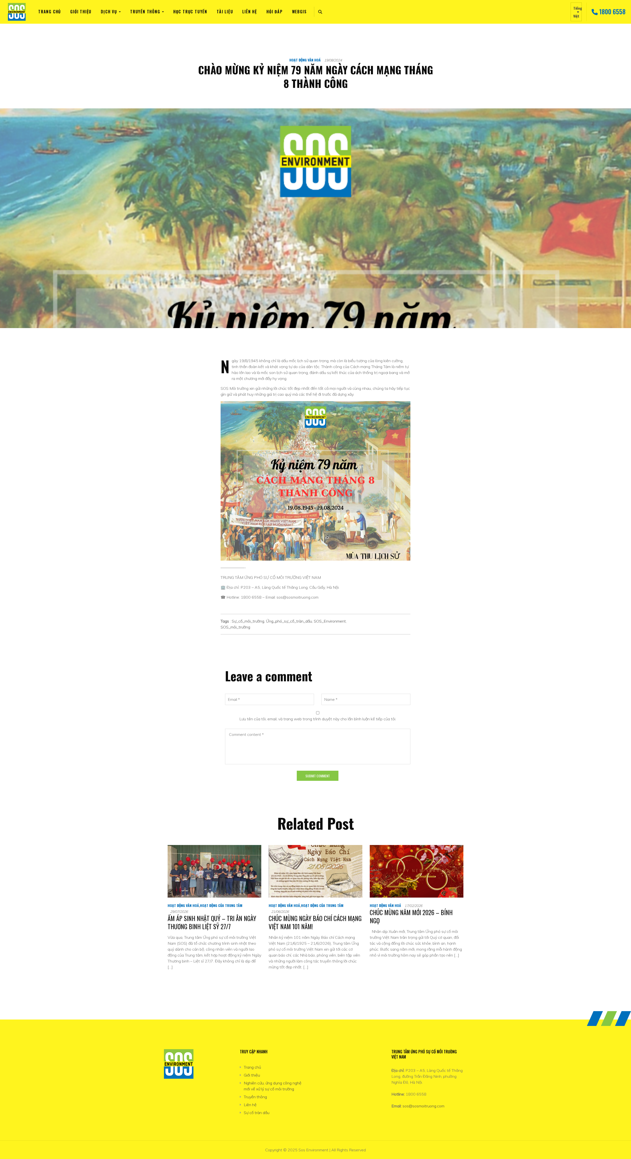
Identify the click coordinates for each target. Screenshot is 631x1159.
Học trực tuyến (190, 12)
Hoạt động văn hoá (305, 59)
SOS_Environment (330, 621)
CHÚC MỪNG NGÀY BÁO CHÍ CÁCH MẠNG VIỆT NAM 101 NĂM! (315, 922)
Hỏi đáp (274, 12)
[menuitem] (576, 11)
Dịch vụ (109, 12)
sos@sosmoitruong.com (423, 1105)
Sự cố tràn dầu (256, 1112)
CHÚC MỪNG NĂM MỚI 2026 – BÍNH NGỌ (411, 916)
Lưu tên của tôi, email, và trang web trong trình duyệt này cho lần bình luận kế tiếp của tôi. (317, 718)
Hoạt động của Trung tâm (221, 905)
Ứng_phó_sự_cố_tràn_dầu (289, 621)
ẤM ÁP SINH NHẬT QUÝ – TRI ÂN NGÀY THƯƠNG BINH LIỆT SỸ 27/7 (212, 922)
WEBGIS (299, 12)
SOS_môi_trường (235, 627)
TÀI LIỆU (225, 12)
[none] (576, 11)
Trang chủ (49, 12)
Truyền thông (145, 12)
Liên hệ (249, 12)
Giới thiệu (80, 12)
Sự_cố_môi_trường (248, 621)
